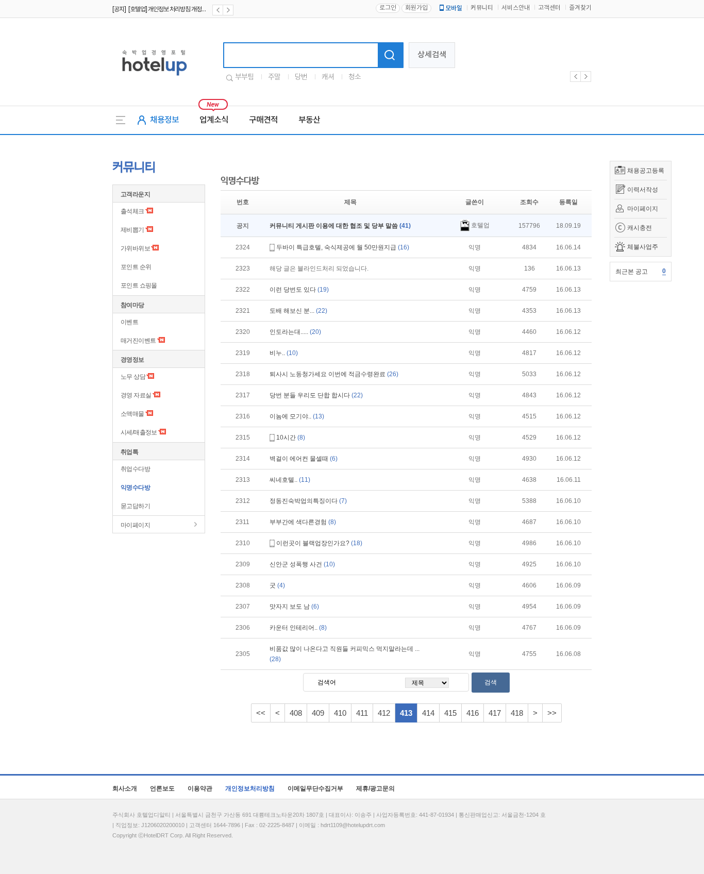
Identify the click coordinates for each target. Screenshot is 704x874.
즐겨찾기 (580, 8)
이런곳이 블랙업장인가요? (319, 543)
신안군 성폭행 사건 (302, 564)
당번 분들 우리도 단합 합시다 (316, 395)
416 (472, 713)
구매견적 (263, 120)
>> (552, 713)
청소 (354, 77)
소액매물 (132, 413)
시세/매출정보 (139, 432)
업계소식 (213, 120)
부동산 (309, 120)
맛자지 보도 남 (294, 606)
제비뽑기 (132, 229)
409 (318, 713)
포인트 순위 (136, 267)
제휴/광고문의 (375, 788)
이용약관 (200, 788)
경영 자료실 (136, 395)
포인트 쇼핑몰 (139, 285)
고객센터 (549, 8)
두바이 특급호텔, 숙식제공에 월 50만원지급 (342, 247)
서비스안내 (515, 8)
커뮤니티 (482, 8)
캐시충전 (639, 227)
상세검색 (431, 55)
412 (384, 713)
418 (517, 713)
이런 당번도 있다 (299, 289)
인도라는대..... (295, 331)
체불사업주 (642, 246)
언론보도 (162, 788)
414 (428, 713)
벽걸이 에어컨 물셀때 (304, 458)
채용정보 (164, 120)
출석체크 (132, 211)
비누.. (284, 353)
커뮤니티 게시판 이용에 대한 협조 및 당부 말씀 (340, 225)
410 (340, 713)
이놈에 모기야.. (297, 416)
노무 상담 (133, 376)
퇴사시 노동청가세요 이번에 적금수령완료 (334, 374)
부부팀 (244, 77)
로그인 (387, 8)
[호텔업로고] (154, 78)
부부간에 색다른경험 (303, 522)
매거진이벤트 (138, 340)
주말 (274, 77)
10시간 (290, 437)
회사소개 (124, 788)
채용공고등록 (645, 170)
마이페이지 (642, 208)
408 (296, 713)
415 (450, 713)
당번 (301, 77)
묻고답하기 (135, 506)
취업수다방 (135, 469)
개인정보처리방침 (250, 788)
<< (260, 713)
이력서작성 (642, 189)
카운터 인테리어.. (298, 627)
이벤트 (129, 322)
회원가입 (416, 8)
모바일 (453, 8)
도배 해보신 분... (298, 310)
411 (362, 713)
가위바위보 (135, 248)
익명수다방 (135, 487)
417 (495, 713)
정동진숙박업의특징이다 (308, 501)
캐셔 (328, 77)
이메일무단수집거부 (315, 788)
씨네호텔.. (290, 479)
